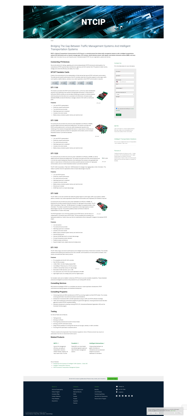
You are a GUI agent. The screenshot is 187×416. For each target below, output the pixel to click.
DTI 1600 (80, 83)
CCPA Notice (42, 413)
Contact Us (121, 386)
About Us (54, 386)
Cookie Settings (49, 413)
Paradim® (74, 343)
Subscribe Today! (112, 378)
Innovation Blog (55, 394)
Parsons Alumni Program (100, 398)
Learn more (172, 410)
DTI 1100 (54, 83)
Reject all (156, 413)
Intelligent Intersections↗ (96, 343)
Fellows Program (56, 392)
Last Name (118, 75)
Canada (75, 396)
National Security (77, 392)
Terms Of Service (29, 413)
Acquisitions (55, 401)
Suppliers (75, 401)
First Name (118, 71)
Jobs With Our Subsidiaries (101, 396)
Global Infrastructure (78, 389)
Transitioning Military (100, 394)
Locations (120, 392)
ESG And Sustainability (57, 389)
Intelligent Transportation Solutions (61, 365)
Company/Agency (119, 88)
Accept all (151, 413)
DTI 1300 (63, 83)
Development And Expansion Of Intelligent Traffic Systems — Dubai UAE (70, 363)
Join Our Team (121, 389)
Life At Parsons (98, 392)
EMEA (74, 394)
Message (118, 96)
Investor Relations (56, 396)
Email (117, 84)
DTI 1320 (72, 83)
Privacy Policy (36, 413)
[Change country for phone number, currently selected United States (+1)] (117, 82)
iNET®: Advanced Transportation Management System (66, 367)
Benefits (97, 389)
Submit (118, 114)
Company (75, 386)
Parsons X (117, 151)
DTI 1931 (89, 83)
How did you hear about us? (121, 92)
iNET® (55, 343)
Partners (75, 403)
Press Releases (55, 398)
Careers (97, 386)
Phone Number (118, 79)
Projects (75, 398)
